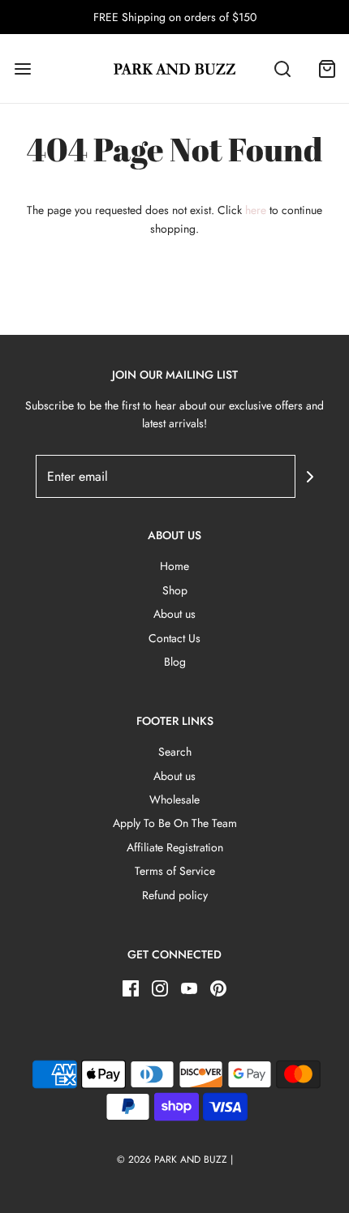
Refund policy (175, 895)
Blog (175, 662)
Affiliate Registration (175, 847)
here (255, 210)
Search (175, 752)
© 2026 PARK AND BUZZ (172, 1159)
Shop (174, 590)
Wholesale (174, 799)
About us (174, 614)
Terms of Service (175, 871)
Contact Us (174, 638)
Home (174, 566)
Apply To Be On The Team (175, 823)
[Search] (282, 68)
